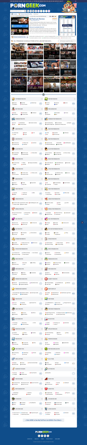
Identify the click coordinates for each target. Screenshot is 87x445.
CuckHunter (51, 74)
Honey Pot (41, 11)
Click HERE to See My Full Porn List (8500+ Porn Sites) (43, 420)
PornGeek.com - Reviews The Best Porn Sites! (45, 441)
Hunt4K (51, 91)
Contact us (29, 438)
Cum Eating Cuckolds (67, 74)
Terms (42, 438)
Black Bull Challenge (35, 91)
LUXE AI (46, 11)
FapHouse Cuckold (18, 74)
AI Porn (38, 11)
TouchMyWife (35, 58)
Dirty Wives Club (34, 74)
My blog (36, 11)
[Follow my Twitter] (33, 11)
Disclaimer (57, 438)
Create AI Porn (49, 11)
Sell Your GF (67, 91)
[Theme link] (28, 11)
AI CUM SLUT (44, 11)
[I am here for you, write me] (31, 11)
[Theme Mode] (39, 436)
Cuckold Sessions (51, 58)
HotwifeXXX (18, 58)
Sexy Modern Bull (18, 91)
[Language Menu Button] (76, 1)
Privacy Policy (49, 438)
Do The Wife (67, 58)
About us (36, 438)
